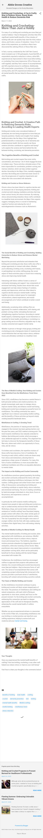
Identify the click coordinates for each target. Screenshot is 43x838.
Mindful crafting (25, 703)
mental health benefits (9, 703)
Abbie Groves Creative (20, 4)
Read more (37, 790)
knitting (33, 699)
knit (27, 699)
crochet (5, 699)
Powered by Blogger (21, 826)
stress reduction (7, 711)
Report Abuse (21, 834)
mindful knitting (7, 707)
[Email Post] (3, 691)
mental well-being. (21, 621)
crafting (30, 695)
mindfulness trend (21, 707)
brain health (21, 695)
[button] (40, 13)
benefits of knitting (8, 695)
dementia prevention (17, 699)
